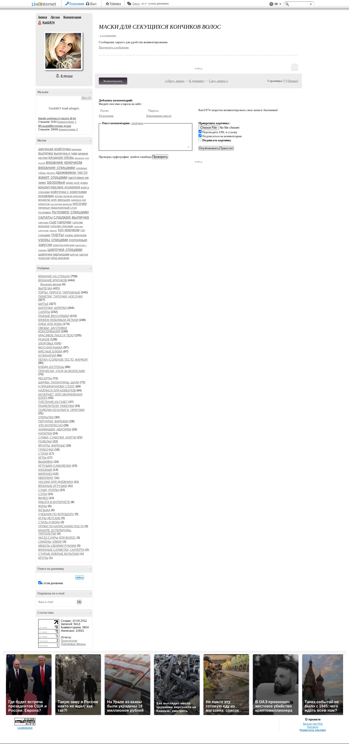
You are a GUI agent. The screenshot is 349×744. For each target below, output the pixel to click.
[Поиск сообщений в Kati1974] (79, 577)
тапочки (64, 222)
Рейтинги (115, 3)
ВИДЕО (43, 498)
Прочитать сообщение (114, 47)
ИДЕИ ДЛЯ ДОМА (50, 324)
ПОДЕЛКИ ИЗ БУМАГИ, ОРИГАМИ (61, 410)
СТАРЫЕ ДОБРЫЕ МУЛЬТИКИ (59, 554)
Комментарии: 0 (68, 129)
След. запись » (218, 81)
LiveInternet (45, 4)
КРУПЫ (43, 558)
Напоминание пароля (158, 116)
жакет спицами (52, 177)
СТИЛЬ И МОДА (49, 522)
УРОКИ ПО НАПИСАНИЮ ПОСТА (61, 526)
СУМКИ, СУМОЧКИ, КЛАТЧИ (57, 437)
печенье (44, 207)
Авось (136, 3)
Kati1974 (40, 23)
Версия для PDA (313, 723)
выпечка (45, 153)
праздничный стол (64, 207)
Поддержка (271, 4)
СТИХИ (43, 453)
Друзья (55, 17)
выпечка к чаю (65, 153)
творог (53, 230)
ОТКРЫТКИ (46, 417)
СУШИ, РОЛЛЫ (48, 490)
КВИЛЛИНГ (46, 478)
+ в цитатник (108, 35)
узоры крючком (75, 235)
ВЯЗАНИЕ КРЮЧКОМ (52, 280)
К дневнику (196, 81)
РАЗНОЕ (44, 339)
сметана (43, 222)
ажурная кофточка (54, 149)
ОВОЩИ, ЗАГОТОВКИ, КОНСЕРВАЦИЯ (53, 329)
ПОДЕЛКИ (45, 441)
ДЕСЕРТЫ (45, 378)
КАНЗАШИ (45, 469)
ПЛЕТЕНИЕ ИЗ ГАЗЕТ (53, 402)
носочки (80, 204)
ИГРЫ (42, 457)
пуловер (44, 212)
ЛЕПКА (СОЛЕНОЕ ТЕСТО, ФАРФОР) (63, 359)
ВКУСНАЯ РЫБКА (50, 347)
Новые (292, 81)
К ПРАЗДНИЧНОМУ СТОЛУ (56, 386)
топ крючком (69, 230)
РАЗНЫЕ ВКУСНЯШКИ (53, 316)
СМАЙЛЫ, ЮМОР (50, 541)
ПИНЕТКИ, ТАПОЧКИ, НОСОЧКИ (60, 296)
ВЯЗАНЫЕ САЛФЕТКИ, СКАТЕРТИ (61, 549)
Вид (277, 5)
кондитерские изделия (59, 187)
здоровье (56, 182)
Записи (42, 17)
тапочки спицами (61, 226)
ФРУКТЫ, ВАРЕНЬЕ (51, 445)
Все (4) (86, 97)
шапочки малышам (53, 254)
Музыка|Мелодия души (54, 126)
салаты (45, 217)
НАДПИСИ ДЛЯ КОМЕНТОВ (57, 390)
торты (57, 234)
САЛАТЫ (44, 312)
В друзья (67, 76)
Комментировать (113, 81)
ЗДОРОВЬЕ (46, 343)
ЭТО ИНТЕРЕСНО (50, 425)
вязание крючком (64, 162)
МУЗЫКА (44, 510)
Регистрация (77, 3)
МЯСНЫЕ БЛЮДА (50, 351)
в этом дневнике (52, 583)
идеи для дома (77, 182)
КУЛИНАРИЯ (47, 355)
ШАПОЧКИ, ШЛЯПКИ (52, 308)
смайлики (137, 123)
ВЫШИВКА (45, 461)
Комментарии (72, 17)
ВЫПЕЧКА (45, 288)
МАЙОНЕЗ (45, 474)
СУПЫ (42, 494)
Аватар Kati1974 (63, 51)
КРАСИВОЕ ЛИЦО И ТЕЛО (56, 335)
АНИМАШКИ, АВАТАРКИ (54, 429)
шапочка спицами (64, 249)
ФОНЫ (42, 506)
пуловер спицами (70, 211)
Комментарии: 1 (66, 121)
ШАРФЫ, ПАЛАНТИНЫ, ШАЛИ (58, 382)
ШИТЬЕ (43, 304)
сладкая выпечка (71, 217)
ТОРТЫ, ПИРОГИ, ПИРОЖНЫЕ (59, 292)
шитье (74, 254)
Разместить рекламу (313, 730)
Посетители (69, 640)
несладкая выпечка (61, 204)
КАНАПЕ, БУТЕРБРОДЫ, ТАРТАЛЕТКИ (55, 532)
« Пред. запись (174, 81)
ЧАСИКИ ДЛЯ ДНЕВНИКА (55, 482)
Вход (93, 3)
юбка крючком (60, 258)
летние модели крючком (69, 196)
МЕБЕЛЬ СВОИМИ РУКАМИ (57, 545)
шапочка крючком (64, 245)
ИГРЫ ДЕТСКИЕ (49, 518)
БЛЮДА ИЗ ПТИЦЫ (51, 367)
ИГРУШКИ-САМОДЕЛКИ (54, 465)
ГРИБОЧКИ (46, 449)
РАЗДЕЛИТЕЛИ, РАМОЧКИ (56, 406)
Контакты (312, 726)
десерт (51, 172)
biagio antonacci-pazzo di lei (57, 118)
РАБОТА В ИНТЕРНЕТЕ (54, 502)
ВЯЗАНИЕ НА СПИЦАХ (54, 276)
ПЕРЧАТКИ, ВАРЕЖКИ (53, 421)
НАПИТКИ (45, 433)
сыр (52, 222)
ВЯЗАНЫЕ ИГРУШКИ (52, 486)
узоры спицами (53, 239)
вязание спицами (56, 167)
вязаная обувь (61, 157)
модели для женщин (54, 200)
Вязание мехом (50, 284)
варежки (76, 149)
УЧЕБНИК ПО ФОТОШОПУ (56, 514)
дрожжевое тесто (71, 172)
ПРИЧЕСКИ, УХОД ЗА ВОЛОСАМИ (61, 371)
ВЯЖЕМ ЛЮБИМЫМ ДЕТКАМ (58, 320)
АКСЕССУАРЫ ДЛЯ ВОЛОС (57, 537)
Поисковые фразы (73, 644)
